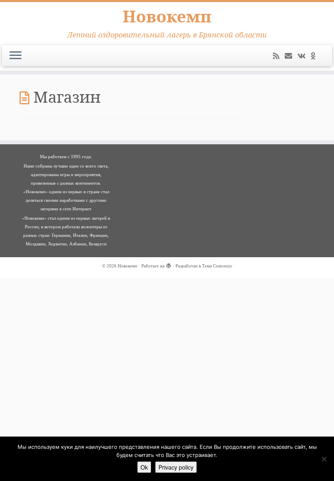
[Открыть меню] (15, 56)
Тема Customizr (217, 265)
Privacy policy (175, 467)
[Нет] (324, 459)
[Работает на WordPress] (168, 264)
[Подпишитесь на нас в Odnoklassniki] (316, 56)
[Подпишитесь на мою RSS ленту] (279, 56)
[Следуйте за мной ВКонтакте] (304, 56)
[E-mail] (291, 56)
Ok (144, 467)
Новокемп (167, 16)
